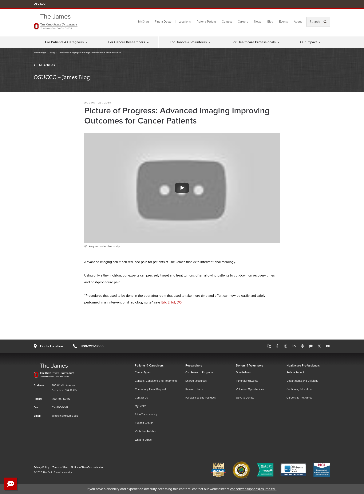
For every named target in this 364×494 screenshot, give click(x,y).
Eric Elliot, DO (171, 302)
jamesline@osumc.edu (65, 415)
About (298, 21)
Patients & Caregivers (149, 365)
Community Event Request (150, 389)
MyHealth (140, 406)
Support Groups (144, 423)
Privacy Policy (41, 467)
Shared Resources (196, 381)
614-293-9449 (60, 407)
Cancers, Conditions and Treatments (156, 381)
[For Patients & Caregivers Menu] (86, 42)
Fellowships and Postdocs (200, 397)
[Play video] (182, 188)
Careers (243, 21)
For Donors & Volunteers (188, 42)
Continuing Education (299, 389)
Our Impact (308, 42)
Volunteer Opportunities (250, 389)
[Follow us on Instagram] (285, 346)
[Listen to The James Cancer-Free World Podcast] (302, 346)
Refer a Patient (206, 21)
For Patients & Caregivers (64, 42)
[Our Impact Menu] (319, 42)
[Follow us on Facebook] (277, 346)
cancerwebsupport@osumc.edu (253, 489)
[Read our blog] (311, 346)
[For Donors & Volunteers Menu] (209, 42)
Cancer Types (143, 372)
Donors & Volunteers (249, 365)
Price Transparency (146, 414)
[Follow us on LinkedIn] (294, 346)
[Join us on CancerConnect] (269, 346)
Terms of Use (60, 467)
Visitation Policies (145, 431)
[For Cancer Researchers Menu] (148, 42)
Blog (270, 21)
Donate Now (243, 372)
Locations (184, 21)
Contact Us (141, 397)
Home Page (40, 52)
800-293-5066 (92, 346)
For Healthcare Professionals (254, 42)
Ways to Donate (245, 397)
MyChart (143, 21)
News (257, 21)
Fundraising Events (247, 381)
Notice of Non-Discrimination (87, 467)
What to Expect (143, 440)
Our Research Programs (199, 372)
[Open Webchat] (10, 484)
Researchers (193, 365)
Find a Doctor (164, 21)
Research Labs (194, 389)
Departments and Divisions (302, 381)
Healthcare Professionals (303, 365)
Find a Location (51, 346)
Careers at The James (299, 397)
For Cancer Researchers (126, 42)
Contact (227, 21)
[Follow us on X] (319, 346)
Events (283, 21)
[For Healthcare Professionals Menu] (278, 42)
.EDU (40, 3)
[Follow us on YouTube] (328, 346)
